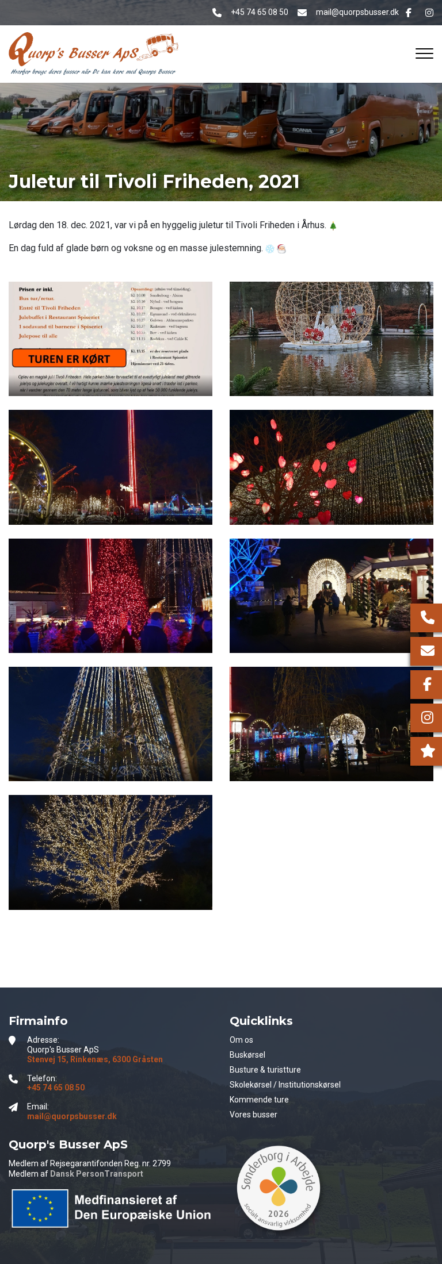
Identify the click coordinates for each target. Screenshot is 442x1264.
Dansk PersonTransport (96, 1173)
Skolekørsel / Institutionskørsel (285, 1085)
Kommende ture (259, 1100)
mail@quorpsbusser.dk (357, 12)
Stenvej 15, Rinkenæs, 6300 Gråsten (95, 1059)
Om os (241, 1040)
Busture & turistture (265, 1070)
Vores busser (253, 1115)
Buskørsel (247, 1055)
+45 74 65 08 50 (259, 12)
